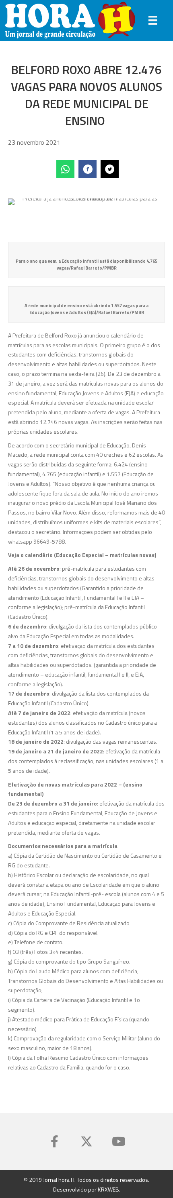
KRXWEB (108, 1189)
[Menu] (152, 20)
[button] (54, 1141)
